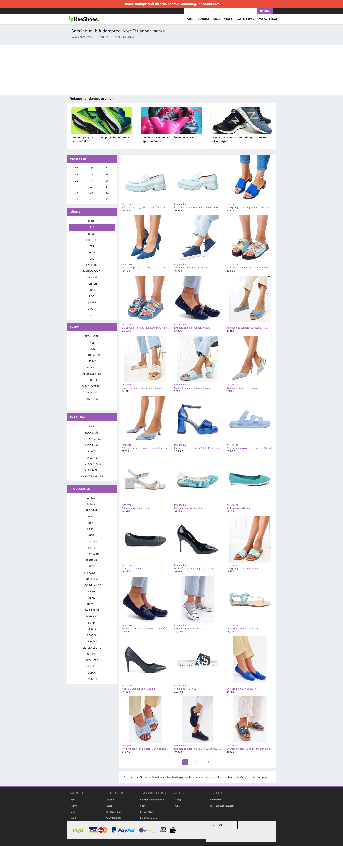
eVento (92, 678)
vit (92, 314)
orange (92, 277)
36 (76, 180)
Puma (91, 622)
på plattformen (92, 476)
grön (91, 252)
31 (91, 168)
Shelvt (91, 653)
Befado (92, 504)
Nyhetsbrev (216, 799)
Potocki (91, 616)
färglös (91, 239)
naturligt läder (91, 373)
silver (92, 302)
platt (92, 451)
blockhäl (91, 432)
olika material (92, 386)
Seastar (91, 641)
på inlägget (92, 470)
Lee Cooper (92, 572)
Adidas (91, 497)
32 (107, 168)
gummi (92, 348)
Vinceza (91, 666)
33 (76, 174)
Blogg (178, 799)
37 (91, 180)
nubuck (91, 380)
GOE (91, 535)
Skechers (91, 660)
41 (107, 186)
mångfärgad (91, 271)
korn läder (92, 355)
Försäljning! (268, 19)
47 (107, 199)
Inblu (92, 547)
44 (107, 193)
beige (91, 220)
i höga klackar (91, 438)
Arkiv (177, 805)
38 (107, 180)
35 (107, 174)
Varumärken (245, 19)
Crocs (91, 522)
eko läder (92, 336)
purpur (92, 283)
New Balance (92, 585)
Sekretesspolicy (113, 811)
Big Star (91, 510)
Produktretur (146, 811)
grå (91, 246)
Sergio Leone (92, 647)
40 (91, 186)
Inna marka (92, 553)
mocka (91, 367)
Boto (91, 516)
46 (91, 199)
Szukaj (265, 10)
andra (92, 426)
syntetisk (92, 398)
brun (91, 233)
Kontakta (110, 799)
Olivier (91, 603)
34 (91, 174)
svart (92, 308)
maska (92, 361)
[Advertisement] (107, 70)
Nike (92, 597)
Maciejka (92, 578)
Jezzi (91, 566)
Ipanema (91, 560)
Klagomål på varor (149, 818)
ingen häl (91, 445)
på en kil (92, 457)
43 (91, 193)
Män (73, 811)
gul (91, 258)
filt (91, 342)
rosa (91, 289)
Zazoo (91, 672)
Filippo (91, 529)
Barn (73, 799)
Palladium (92, 610)
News (91, 591)
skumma (91, 392)
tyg (91, 404)
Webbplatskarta (113, 818)
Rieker (92, 628)
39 (76, 186)
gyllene (91, 264)
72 (209, 762)
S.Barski (91, 635)
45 (76, 199)
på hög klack (92, 463)
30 (76, 168)
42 (76, 193)
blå (91, 227)
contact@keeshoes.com (200, 4)
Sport (73, 818)
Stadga (109, 805)
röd (92, 296)
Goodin (92, 541)
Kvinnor (74, 805)
